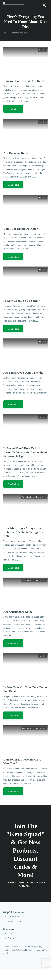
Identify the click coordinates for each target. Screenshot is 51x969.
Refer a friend (14, 921)
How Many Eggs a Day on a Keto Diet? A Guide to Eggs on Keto (23, 532)
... (30, 101)
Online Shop (14, 916)
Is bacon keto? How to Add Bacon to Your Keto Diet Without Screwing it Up (25, 452)
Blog (10, 933)
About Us (12, 938)
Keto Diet (42, 50)
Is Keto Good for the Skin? (21, 300)
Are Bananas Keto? (16, 153)
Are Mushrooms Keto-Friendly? (24, 372)
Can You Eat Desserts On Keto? (24, 81)
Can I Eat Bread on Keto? (20, 228)
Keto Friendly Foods (38, 497)
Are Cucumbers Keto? (17, 611)
